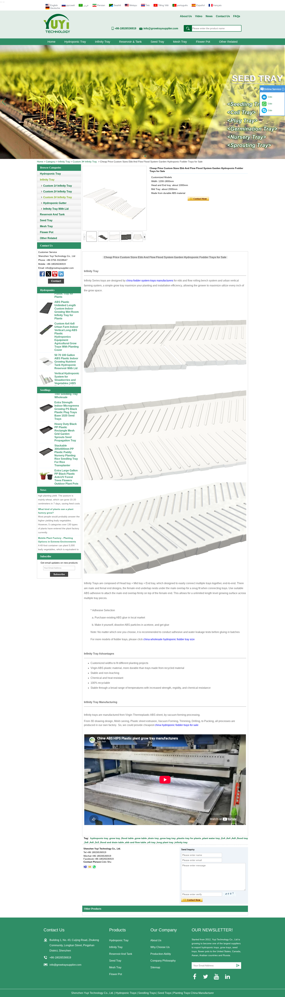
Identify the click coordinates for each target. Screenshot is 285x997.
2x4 (223, 838)
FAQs (236, 16)
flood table (127, 838)
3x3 (97, 842)
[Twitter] (48, 273)
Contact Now (56, 282)
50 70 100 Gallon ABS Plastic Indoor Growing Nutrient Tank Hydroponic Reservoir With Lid (66, 341)
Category (50, 161)
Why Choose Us (160, 947)
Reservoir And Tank (52, 214)
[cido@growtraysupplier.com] (90, 867)
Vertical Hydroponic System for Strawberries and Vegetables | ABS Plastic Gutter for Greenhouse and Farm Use (66, 362)
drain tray (153, 838)
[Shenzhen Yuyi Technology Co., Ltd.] (57, 32)
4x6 (92, 842)
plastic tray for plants (189, 838)
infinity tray (181, 842)
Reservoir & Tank (130, 41)
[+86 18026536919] (85, 867)
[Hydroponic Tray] (142, 102)
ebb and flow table (135, 842)
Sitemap (155, 967)
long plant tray (165, 842)
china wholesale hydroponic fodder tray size (169, 639)
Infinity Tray (102, 41)
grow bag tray (168, 838)
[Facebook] (42, 273)
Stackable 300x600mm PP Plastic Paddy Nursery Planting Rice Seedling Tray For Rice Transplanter (66, 434)
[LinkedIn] (61, 273)
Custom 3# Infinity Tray (85, 161)
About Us (186, 16)
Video (198, 16)
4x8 (234, 838)
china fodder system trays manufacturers (149, 280)
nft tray (151, 842)
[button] (140, 156)
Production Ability (160, 953)
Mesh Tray (180, 41)
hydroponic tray (99, 838)
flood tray (242, 838)
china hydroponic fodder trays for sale (176, 725)
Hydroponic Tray (75, 41)
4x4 (228, 838)
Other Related (228, 41)
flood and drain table (112, 842)
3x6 (86, 842)
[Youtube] (54, 273)
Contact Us (223, 16)
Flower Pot (203, 41)
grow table (141, 838)
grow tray (115, 838)
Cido (269, 110)
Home (51, 41)
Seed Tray (157, 41)
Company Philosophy (163, 960)
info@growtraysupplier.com (160, 28)
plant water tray (211, 838)
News (209, 16)
